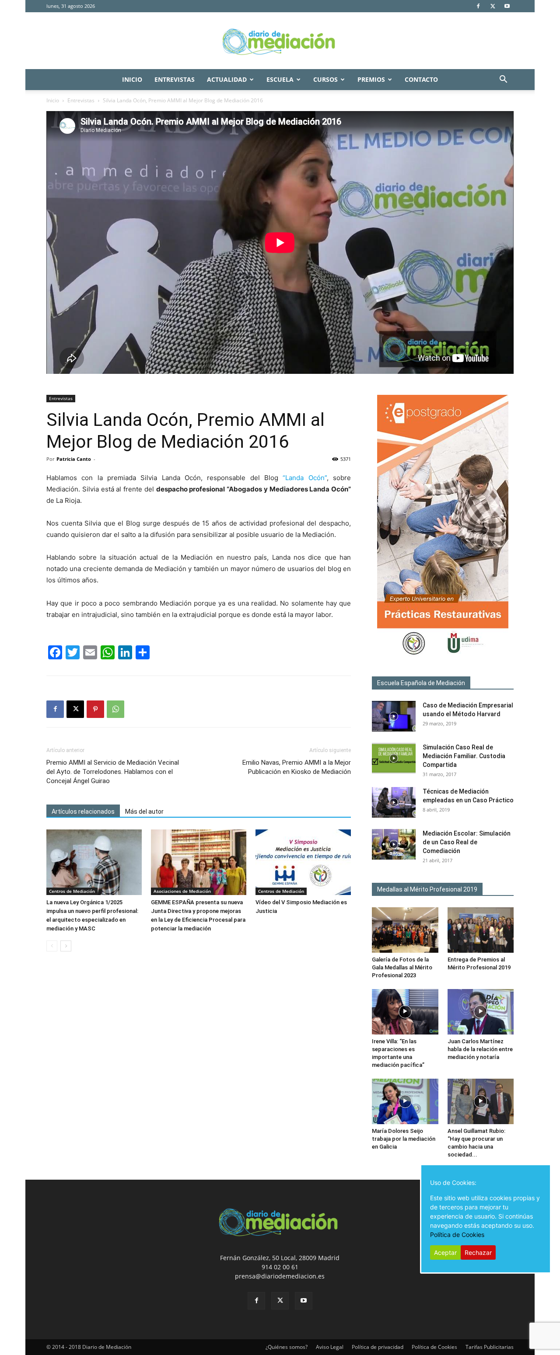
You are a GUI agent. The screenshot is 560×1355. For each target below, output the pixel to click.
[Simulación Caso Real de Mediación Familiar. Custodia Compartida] (394, 758)
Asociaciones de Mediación (182, 891)
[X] (492, 6)
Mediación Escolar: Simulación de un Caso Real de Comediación (467, 842)
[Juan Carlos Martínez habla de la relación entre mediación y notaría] (481, 1012)
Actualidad (227, 79)
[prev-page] (51, 945)
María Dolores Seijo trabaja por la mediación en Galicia (403, 1139)
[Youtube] (507, 6)
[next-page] (65, 945)
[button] (503, 80)
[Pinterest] (95, 709)
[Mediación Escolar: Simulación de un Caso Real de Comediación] (394, 844)
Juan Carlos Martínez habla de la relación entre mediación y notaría (480, 1049)
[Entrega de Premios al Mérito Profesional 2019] (481, 930)
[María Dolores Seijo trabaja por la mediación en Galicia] (405, 1101)
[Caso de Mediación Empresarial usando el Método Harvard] (394, 716)
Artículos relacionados (83, 811)
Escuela (280, 79)
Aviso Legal (329, 1347)
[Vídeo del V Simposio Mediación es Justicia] (303, 862)
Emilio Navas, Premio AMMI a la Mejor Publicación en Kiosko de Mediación (296, 767)
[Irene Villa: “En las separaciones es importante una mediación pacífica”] (405, 1012)
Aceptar (445, 1252)
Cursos (325, 79)
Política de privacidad (377, 1347)
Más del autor (144, 811)
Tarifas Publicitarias (490, 1347)
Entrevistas (174, 79)
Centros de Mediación (72, 891)
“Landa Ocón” (304, 478)
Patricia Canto (73, 459)
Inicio (132, 79)
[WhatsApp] (115, 709)
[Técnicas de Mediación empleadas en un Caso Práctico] (394, 802)
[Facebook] (478, 6)
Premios (371, 79)
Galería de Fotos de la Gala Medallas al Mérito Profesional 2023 (402, 967)
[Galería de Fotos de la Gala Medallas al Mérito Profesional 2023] (405, 930)
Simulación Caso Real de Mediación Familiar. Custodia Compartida (464, 756)
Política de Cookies (434, 1347)
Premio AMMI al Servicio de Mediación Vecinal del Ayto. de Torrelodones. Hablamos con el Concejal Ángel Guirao (112, 772)
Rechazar (478, 1252)
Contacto (421, 79)
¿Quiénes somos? (287, 1347)
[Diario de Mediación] (280, 41)
